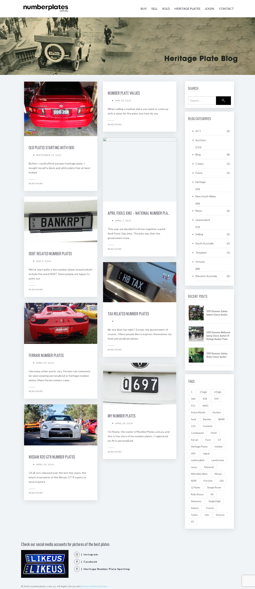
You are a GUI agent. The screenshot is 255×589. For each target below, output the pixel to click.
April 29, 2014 (45, 362)
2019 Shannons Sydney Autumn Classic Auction (216, 313)
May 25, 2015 (123, 100)
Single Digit (215, 501)
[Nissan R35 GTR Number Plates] (60, 424)
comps (199, 163)
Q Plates (195, 487)
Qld (221, 480)
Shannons (196, 501)
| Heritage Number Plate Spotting (105, 569)
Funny (199, 172)
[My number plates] (139, 383)
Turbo (194, 514)
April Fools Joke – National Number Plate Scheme (145, 213)
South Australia (204, 243)
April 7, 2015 (123, 220)
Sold (166, 8)
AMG (205, 405)
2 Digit (203, 392)
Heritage (200, 182)
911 (193, 405)
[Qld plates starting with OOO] (60, 109)
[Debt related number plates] (60, 219)
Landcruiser (218, 460)
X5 (192, 521)
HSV (193, 453)
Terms (104, 586)
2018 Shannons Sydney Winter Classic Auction (216, 355)
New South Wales (205, 196)
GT (219, 439)
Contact (226, 8)
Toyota (210, 507)
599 (216, 398)
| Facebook (88, 561)
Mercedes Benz (199, 473)
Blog (198, 154)
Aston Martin (198, 412)
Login (209, 8)
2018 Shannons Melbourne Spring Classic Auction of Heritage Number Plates (218, 336)
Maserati (209, 467)
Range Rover (214, 487)
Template (201, 252)
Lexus (194, 467)
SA (212, 494)
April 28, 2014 (124, 423)
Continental (197, 432)
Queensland (202, 219)
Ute (207, 514)
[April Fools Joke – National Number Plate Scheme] (139, 170)
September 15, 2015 (48, 155)
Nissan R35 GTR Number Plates (52, 457)
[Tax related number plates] (139, 282)
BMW (221, 419)
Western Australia (206, 276)
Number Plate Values (124, 93)
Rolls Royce (197, 494)
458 (205, 398)
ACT (198, 131)
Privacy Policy (90, 586)
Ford (208, 439)
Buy (144, 8)
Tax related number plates (128, 313)
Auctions (200, 140)
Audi (193, 419)
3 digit (217, 392)
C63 (193, 426)
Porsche (207, 480)
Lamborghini (197, 460)
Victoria (200, 261)
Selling (199, 234)
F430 (214, 432)
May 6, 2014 (43, 261)
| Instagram (89, 554)
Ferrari (194, 439)
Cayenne (207, 426)
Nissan (218, 473)
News (198, 210)
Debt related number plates (50, 253)
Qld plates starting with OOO (51, 147)
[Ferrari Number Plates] (60, 323)
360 (193, 398)
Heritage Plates (187, 8)
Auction (216, 412)
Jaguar (206, 453)
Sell (154, 8)
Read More (36, 183)
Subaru (195, 507)
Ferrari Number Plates (46, 355)
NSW (193, 480)
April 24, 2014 (45, 464)
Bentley (207, 419)
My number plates (122, 416)
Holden (219, 446)
